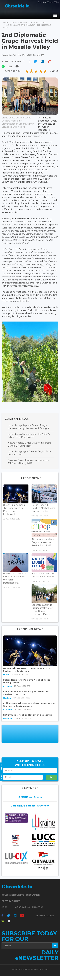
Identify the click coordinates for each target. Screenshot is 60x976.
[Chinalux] (43, 861)
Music (6, 675)
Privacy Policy (11, 901)
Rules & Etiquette (13, 895)
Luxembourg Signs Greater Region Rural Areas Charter (29, 453)
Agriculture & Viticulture (33, 23)
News (14, 23)
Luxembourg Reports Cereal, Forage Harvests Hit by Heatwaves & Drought (28, 427)
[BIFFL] (16, 818)
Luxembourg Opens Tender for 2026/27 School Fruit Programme (29, 435)
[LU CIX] (16, 857)
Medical (7, 698)
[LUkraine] (43, 822)
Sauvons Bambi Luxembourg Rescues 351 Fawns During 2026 (28, 462)
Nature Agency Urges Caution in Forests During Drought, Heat (29, 444)
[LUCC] (43, 840)
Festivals (7, 718)
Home (5, 23)
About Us (37, 907)
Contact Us (22, 907)
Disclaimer (33, 895)
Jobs (4, 907)
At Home (7, 686)
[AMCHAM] (16, 840)
